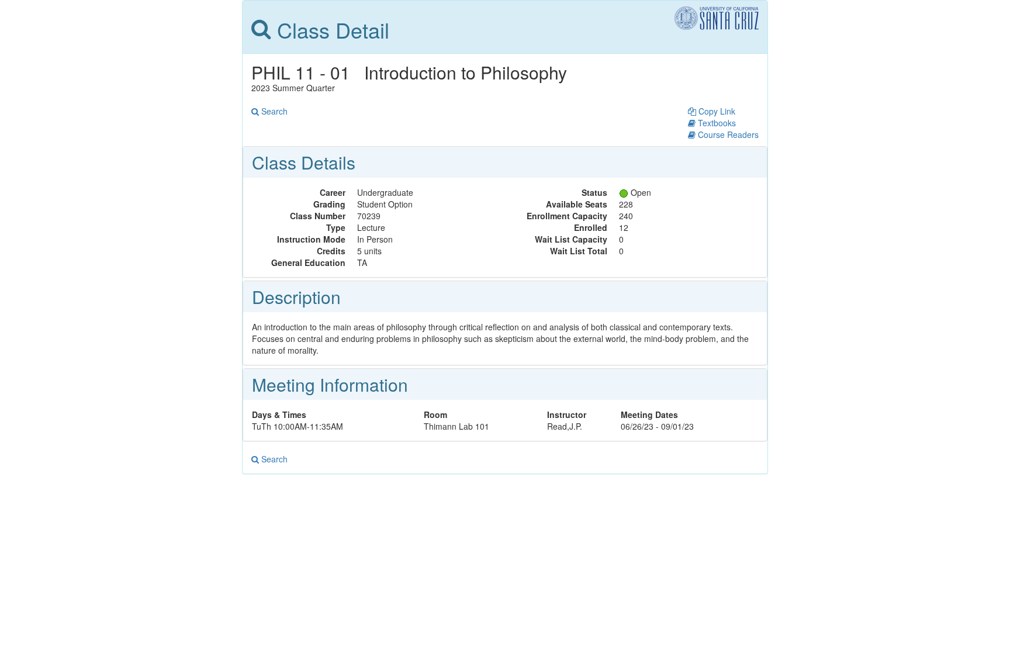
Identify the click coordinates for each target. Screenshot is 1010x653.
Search (273, 111)
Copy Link (715, 111)
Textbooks (716, 123)
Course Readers (727, 134)
